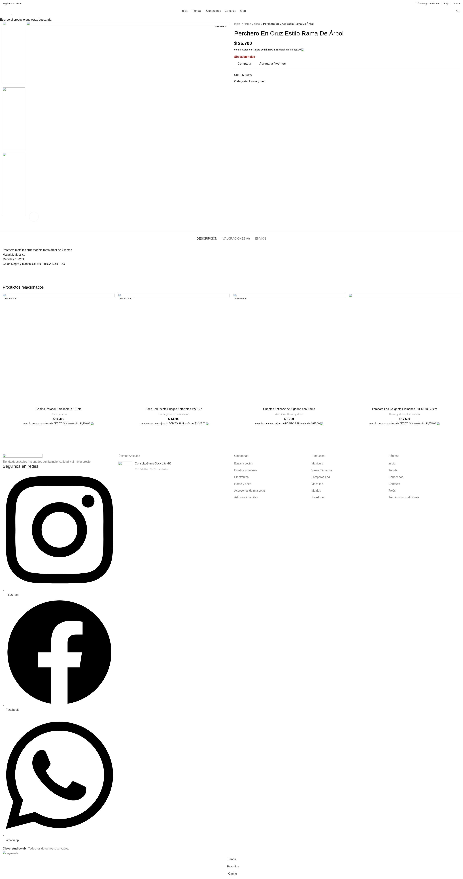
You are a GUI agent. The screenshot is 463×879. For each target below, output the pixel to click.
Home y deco (59, 414)
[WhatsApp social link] (35, 3)
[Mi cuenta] (431, 10)
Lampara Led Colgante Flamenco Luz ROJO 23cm (404, 409)
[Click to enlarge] (33, 216)
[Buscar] (425, 10)
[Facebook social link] (27, 3)
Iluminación (182, 414)
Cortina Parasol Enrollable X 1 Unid (59, 409)
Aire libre (280, 414)
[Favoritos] (438, 10)
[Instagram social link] (31, 3)
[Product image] (58, 349)
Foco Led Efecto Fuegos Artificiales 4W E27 (174, 409)
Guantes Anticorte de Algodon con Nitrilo (289, 409)
